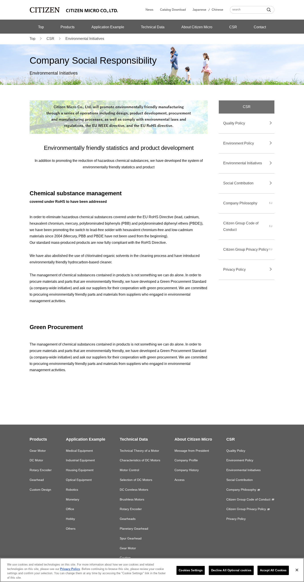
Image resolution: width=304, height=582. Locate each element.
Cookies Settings (191, 570)
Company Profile (186, 460)
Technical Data (152, 27)
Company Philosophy (240, 203)
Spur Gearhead (131, 538)
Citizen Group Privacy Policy (245, 249)
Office (70, 509)
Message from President (191, 450)
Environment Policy (238, 143)
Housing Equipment (79, 470)
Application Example (107, 27)
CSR (233, 27)
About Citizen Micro (196, 27)
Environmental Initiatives (242, 163)
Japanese (199, 9)
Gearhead (37, 480)
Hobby (70, 519)
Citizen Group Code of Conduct (240, 226)
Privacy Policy (234, 269)
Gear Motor (38, 450)
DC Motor (36, 460)
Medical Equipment (79, 450)
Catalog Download (173, 9)
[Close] (297, 570)
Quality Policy (234, 123)
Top (41, 27)
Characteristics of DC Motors (140, 460)
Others (70, 528)
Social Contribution (238, 183)
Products (68, 27)
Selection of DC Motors (136, 480)
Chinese (217, 9)
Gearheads (128, 519)
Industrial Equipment (80, 460)
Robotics (72, 489)
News (149, 9)
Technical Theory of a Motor (139, 450)
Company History (186, 470)
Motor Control (129, 470)
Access (179, 480)
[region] (152, 570)
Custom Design (40, 489)
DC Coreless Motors (134, 489)
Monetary (72, 499)
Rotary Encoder (41, 470)
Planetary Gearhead (134, 528)
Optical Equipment (79, 480)
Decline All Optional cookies (231, 570)
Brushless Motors (132, 499)
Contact (260, 27)
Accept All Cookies (273, 570)
